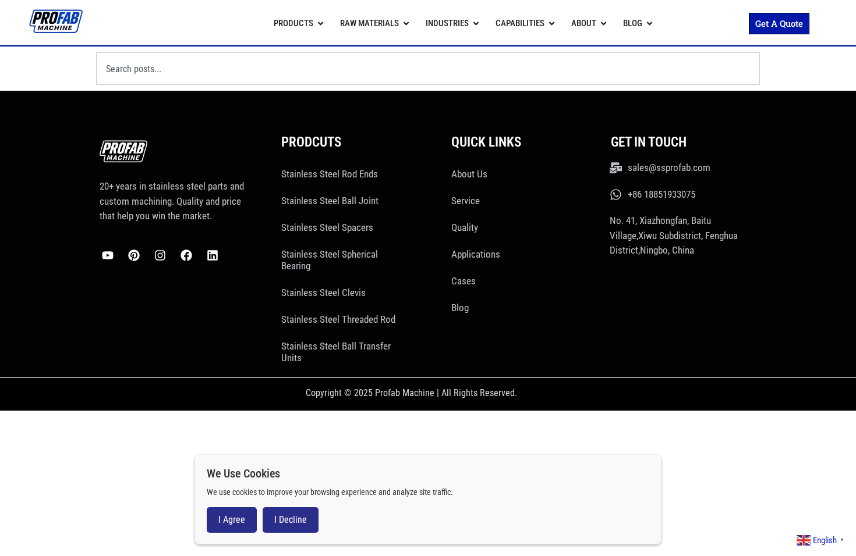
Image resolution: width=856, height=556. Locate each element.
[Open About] (603, 23)
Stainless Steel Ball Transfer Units (336, 351)
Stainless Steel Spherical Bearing (329, 260)
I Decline (290, 519)
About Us (469, 174)
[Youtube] (107, 255)
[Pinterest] (134, 255)
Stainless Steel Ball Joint (330, 200)
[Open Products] (320, 23)
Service (465, 200)
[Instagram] (160, 255)
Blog (460, 307)
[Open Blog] (649, 23)
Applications (475, 254)
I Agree (231, 519)
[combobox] (428, 68)
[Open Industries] (476, 23)
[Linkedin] (212, 255)
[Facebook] (186, 255)
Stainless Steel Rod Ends (329, 174)
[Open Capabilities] (551, 23)
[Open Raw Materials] (406, 23)
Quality (464, 227)
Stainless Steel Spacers (327, 227)
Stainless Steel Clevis (323, 292)
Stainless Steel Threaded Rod (338, 319)
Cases (463, 281)
